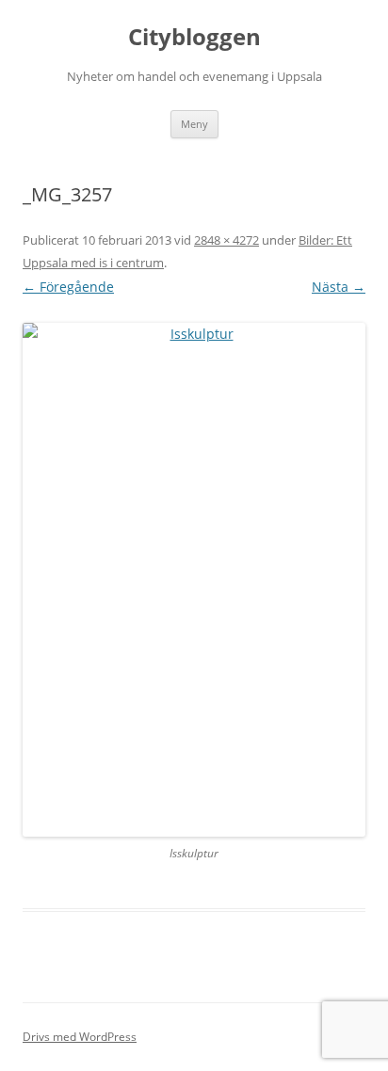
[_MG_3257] (194, 580)
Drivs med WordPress (80, 1037)
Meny (194, 124)
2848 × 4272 (226, 240)
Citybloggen (194, 37)
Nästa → (338, 287)
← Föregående (68, 287)
